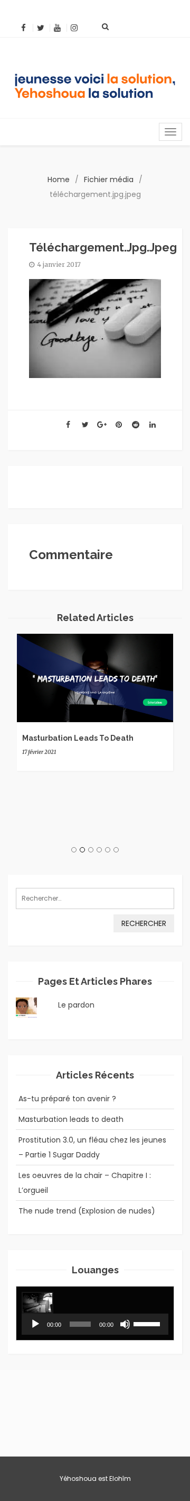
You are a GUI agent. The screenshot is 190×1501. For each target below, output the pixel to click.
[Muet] (125, 1324)
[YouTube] (57, 28)
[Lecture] (35, 1324)
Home (59, 179)
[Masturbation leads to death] (95, 678)
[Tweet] (85, 425)
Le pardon (76, 1005)
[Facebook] (23, 28)
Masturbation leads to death (78, 738)
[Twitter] (40, 28)
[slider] (148, 1323)
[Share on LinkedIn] (152, 425)
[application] (95, 1324)
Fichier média (109, 179)
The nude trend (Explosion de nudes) (86, 1211)
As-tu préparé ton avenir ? (67, 1098)
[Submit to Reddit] (135, 425)
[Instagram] (74, 28)
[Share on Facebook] (68, 425)
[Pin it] (118, 425)
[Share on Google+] (101, 425)
